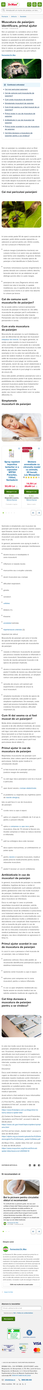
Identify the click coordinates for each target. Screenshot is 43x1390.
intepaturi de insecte (10, 339)
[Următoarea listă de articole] (39, 1231)
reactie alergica (12, 797)
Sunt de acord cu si (18, 1313)
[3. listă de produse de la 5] (9, 512)
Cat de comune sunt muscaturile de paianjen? (19, 94)
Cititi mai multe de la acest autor (21, 1284)
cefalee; (6, 603)
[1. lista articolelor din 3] (3, 1231)
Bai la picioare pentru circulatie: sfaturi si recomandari (21, 1199)
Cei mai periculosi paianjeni (16, 89)
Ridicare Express (12, 500)
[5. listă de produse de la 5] (14, 512)
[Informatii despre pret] (16, 486)
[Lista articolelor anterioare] (33, 1231)
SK (20, 1384)
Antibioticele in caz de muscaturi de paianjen (19, 121)
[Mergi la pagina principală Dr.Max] (13, 4)
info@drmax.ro (10, 1380)
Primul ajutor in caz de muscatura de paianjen (20, 114)
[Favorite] (29, 4)
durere (12, 857)
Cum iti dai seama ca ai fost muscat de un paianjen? (22, 108)
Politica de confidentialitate (25, 1313)
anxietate (7, 623)
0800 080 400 (27, 1380)
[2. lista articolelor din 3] (6, 1231)
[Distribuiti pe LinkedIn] (30, 1165)
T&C (14, 1313)
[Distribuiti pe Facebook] (39, 1165)
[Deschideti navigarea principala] (3, 4)
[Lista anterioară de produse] (33, 513)
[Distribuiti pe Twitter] (34, 1165)
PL (23, 1384)
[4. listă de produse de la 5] (11, 512)
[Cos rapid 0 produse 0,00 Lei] (40, 4)
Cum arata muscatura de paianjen (19, 99)
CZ (17, 1384)
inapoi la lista (8, 1292)
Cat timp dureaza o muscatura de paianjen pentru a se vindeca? (18, 134)
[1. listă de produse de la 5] (3, 512)
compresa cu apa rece (19, 826)
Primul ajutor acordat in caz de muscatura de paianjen (22, 127)
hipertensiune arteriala (12, 629)
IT (25, 1384)
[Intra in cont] (34, 4)
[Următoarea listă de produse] (39, 513)
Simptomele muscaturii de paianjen (19, 103)
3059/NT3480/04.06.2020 (21, 1375)
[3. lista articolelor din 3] (9, 1231)
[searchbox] (21, 10)
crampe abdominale (27, 788)
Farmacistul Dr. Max (9, 55)
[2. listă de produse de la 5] (6, 512)
